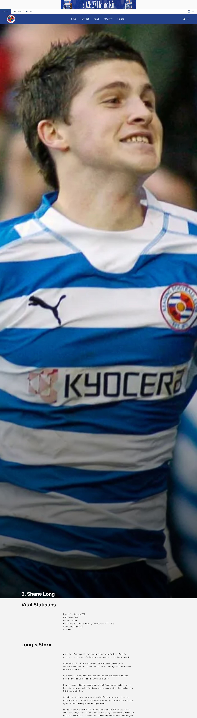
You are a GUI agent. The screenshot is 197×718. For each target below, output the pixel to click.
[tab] (5, 11)
